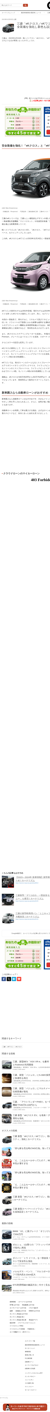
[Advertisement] (25, 71)
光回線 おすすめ (21, 1311)
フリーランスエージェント (27, 1323)
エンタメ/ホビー (30, 1376)
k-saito (15, 1069)
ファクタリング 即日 (16, 1326)
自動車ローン (29, 1362)
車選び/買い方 (29, 1355)
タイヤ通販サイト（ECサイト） (20, 1332)
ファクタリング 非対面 (17, 1329)
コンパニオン (29, 1380)
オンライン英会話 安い (17, 1317)
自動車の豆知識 (30, 1368)
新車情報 (13, 1302)
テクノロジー (29, 1386)
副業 (11, 1311)
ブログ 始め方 (33, 1308)
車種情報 (28, 1351)
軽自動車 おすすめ (28, 1305)
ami (14, 1292)
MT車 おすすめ (15, 1305)
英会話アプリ (33, 1320)
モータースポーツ (31, 1390)
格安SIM (12, 1323)
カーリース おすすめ (25, 1302)
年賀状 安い (31, 1329)
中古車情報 (28, 1358)
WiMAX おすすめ (34, 1311)
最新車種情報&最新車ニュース (31, 13)
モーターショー (30, 1348)
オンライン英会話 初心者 (18, 1320)
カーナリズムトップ (8, 13)
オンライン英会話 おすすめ (19, 1314)
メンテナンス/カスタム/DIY (34, 1373)
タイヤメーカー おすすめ (18, 1308)
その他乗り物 (29, 1383)
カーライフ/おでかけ (31, 1365)
